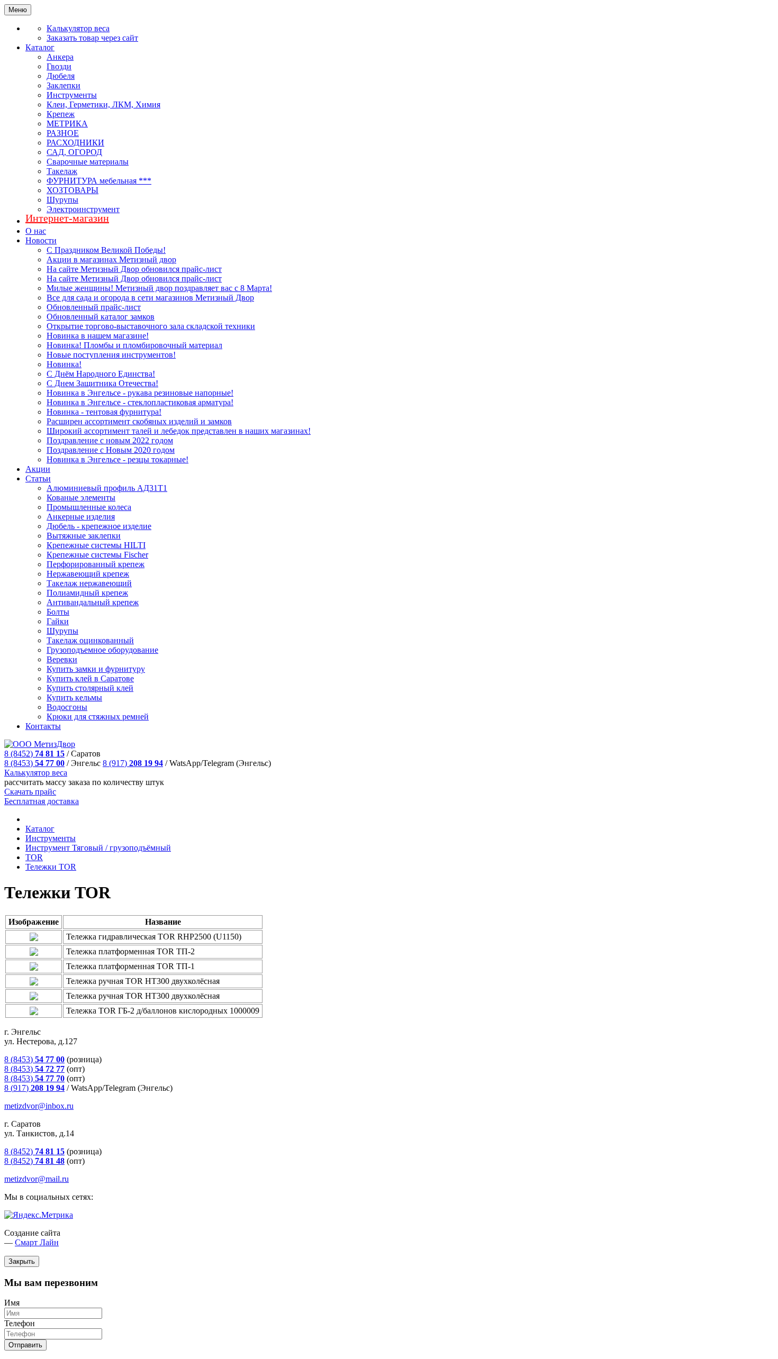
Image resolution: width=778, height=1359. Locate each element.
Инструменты (72, 94)
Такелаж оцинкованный (90, 640)
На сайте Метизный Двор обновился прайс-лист (134, 268)
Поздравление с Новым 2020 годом (111, 449)
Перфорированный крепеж (95, 564)
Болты (58, 611)
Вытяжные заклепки (84, 535)
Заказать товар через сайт (92, 37)
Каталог (40, 47)
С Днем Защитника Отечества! (102, 383)
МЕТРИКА (67, 123)
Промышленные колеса (89, 507)
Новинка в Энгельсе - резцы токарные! (117, 459)
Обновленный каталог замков (101, 316)
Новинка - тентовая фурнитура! (104, 411)
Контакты (43, 726)
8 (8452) (34, 753)
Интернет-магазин (67, 218)
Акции (37, 468)
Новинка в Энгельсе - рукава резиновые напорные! (140, 392)
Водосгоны (67, 707)
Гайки (58, 621)
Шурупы (62, 199)
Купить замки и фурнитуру (96, 668)
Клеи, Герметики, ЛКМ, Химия (103, 104)
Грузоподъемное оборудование (102, 649)
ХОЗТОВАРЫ (72, 190)
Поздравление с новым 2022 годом (110, 440)
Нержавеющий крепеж (88, 573)
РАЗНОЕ (63, 133)
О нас (35, 230)
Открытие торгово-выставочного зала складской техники (151, 326)
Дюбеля (61, 75)
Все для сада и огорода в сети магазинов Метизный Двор (150, 297)
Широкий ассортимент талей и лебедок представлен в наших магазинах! (179, 430)
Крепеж (61, 114)
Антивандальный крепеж (93, 602)
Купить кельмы (74, 697)
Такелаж (62, 171)
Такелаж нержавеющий (89, 583)
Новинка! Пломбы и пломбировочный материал (134, 345)
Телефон (19, 1323)
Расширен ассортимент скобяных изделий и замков (139, 421)
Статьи (38, 478)
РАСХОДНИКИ (75, 142)
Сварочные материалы (88, 161)
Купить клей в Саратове (90, 678)
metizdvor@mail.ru (36, 1178)
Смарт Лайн (37, 1242)
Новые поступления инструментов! (111, 354)
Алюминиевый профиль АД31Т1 (107, 488)
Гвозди (59, 66)
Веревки (62, 659)
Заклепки (63, 85)
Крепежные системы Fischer (97, 554)
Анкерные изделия (81, 516)
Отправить (25, 1345)
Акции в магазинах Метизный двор (111, 259)
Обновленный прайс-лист (94, 307)
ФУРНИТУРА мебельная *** (99, 180)
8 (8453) (34, 763)
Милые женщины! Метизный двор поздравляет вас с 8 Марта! (159, 288)
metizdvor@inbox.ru (39, 1105)
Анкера (60, 56)
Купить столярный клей (90, 687)
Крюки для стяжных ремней (98, 716)
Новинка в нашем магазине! (98, 335)
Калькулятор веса (78, 28)
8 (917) (133, 763)
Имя (12, 1302)
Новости (41, 240)
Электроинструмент (83, 209)
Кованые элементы (81, 497)
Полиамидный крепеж (87, 592)
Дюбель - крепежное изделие (99, 526)
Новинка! (64, 364)
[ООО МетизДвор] (39, 744)
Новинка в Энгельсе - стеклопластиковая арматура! (140, 402)
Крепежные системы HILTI (96, 545)
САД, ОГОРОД (74, 152)
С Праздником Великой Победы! (106, 249)
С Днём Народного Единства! (101, 373)
